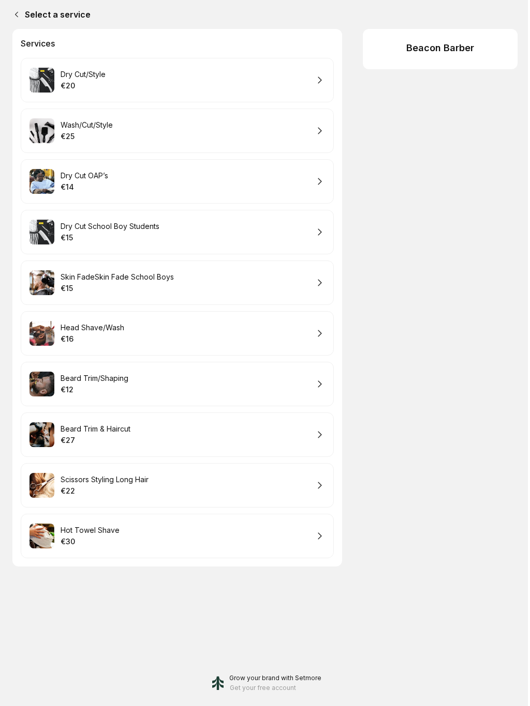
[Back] (14, 14)
